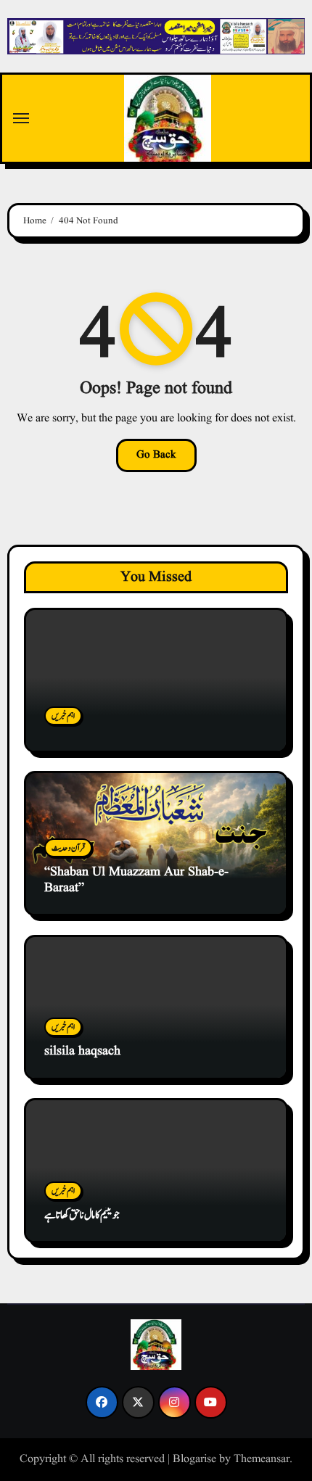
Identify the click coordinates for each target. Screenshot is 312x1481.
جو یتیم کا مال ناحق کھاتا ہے (82, 1215)
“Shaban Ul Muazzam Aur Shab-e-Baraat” (136, 880)
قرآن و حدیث (68, 848)
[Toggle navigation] (21, 118)
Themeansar (262, 1459)
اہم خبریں (63, 716)
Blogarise (194, 1459)
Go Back (156, 455)
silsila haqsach (82, 1051)
